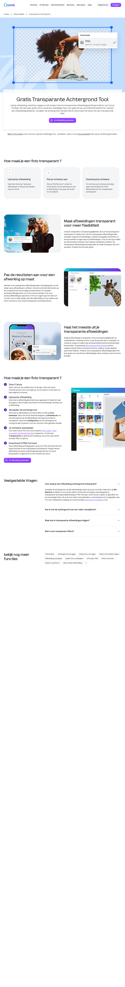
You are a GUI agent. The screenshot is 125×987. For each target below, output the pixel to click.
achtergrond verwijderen (94, 500)
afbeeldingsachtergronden (96, 345)
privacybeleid (83, 134)
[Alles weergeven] (86, 563)
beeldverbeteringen (26, 433)
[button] (33, 5)
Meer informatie (15, 134)
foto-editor (47, 430)
